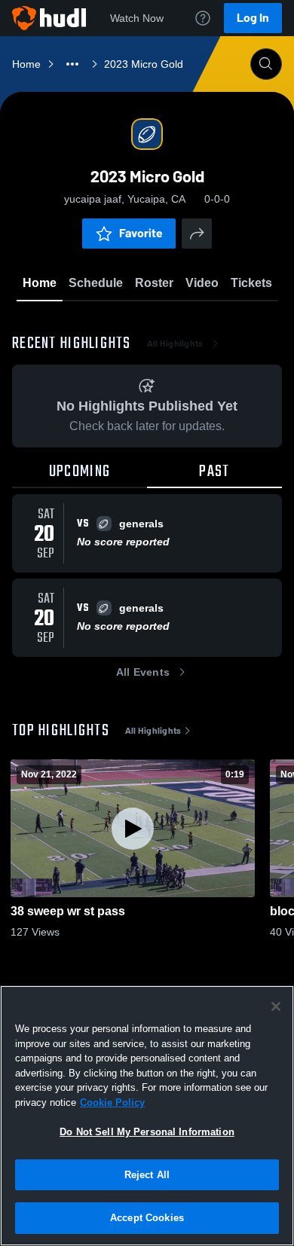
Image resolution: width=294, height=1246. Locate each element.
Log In (253, 18)
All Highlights (175, 343)
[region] (147, 1115)
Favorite (141, 233)
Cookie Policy (112, 1102)
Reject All (147, 1174)
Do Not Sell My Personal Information (147, 1132)
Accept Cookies (147, 1217)
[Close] (275, 1006)
